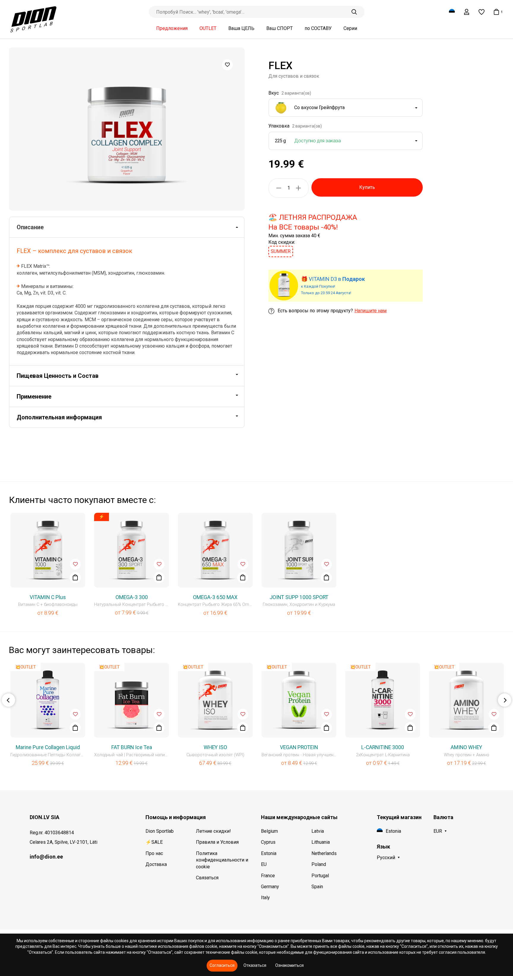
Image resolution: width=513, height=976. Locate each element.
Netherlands (324, 853)
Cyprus (268, 842)
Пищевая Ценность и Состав (58, 375)
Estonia (268, 853)
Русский (386, 857)
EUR (437, 831)
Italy (265, 897)
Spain (317, 886)
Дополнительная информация (59, 417)
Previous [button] (8, 700)
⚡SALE (154, 842)
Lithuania (320, 842)
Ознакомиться (289, 965)
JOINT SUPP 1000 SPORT (299, 597)
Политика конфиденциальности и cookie (222, 860)
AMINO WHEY (466, 747)
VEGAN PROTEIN (299, 747)
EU (264, 864)
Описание (30, 227)
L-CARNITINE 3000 (382, 747)
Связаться (207, 878)
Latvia (317, 831)
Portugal (320, 875)
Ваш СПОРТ (279, 28)
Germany (270, 886)
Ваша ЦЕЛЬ (241, 28)
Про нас (154, 853)
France (268, 875)
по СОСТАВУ (318, 28)
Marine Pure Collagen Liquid (48, 747)
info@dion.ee (46, 857)
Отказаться (254, 965)
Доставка (156, 864)
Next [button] (504, 700)
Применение (34, 396)
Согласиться (222, 965)
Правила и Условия (217, 842)
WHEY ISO (215, 747)
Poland (318, 864)
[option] (127, 129)
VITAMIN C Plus (48, 597)
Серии (350, 28)
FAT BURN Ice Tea (131, 747)
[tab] (127, 227)
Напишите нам (370, 311)
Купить (367, 187)
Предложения (172, 28)
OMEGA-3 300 (131, 597)
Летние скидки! (213, 831)
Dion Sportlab (159, 831)
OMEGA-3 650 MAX (215, 597)
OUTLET (208, 28)
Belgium (269, 831)
